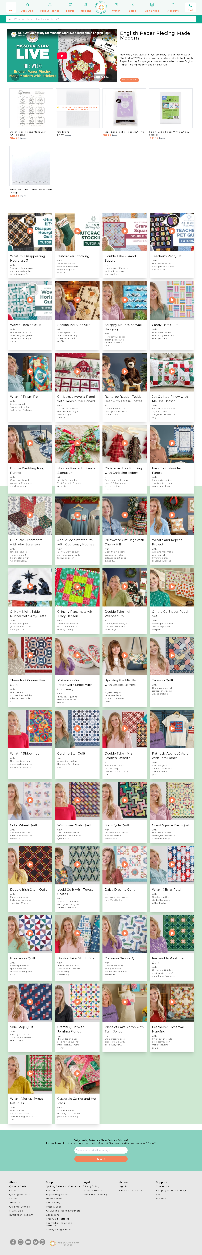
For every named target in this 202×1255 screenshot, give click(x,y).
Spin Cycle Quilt (117, 825)
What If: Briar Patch (167, 889)
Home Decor (54, 1198)
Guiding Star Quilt (71, 753)
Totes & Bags (53, 1206)
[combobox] (101, 19)
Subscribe (52, 1190)
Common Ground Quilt (122, 958)
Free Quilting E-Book (58, 1229)
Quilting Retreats (19, 1194)
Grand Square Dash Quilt (171, 825)
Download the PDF (130, 80)
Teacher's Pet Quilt (167, 256)
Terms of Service (93, 1190)
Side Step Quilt (22, 1027)
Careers (14, 1190)
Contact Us (162, 1186)
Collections (52, 1214)
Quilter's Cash (17, 1186)
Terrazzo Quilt (162, 680)
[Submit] (10, 19)
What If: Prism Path (25, 396)
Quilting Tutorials (19, 1206)
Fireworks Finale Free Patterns (59, 1224)
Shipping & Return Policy (171, 1190)
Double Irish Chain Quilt (28, 889)
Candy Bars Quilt (165, 325)
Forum (13, 1198)
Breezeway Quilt (22, 958)
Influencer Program (21, 1214)
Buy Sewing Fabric (57, 1194)
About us (14, 1202)
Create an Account (130, 1190)
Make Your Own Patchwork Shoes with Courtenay (74, 685)
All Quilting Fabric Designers (63, 1210)
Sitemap (161, 1198)
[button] (11, 7)
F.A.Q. (159, 1194)
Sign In (123, 1186)
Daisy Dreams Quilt (120, 889)
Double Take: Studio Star (76, 958)
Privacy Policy (91, 1186)
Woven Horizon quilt (26, 325)
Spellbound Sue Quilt (73, 325)
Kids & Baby (53, 1202)
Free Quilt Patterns (57, 1218)
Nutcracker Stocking (73, 256)
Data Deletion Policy (95, 1194)
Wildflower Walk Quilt (74, 825)
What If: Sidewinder (25, 753)
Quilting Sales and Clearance (63, 1186)
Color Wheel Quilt (23, 825)
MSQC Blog (16, 1210)
